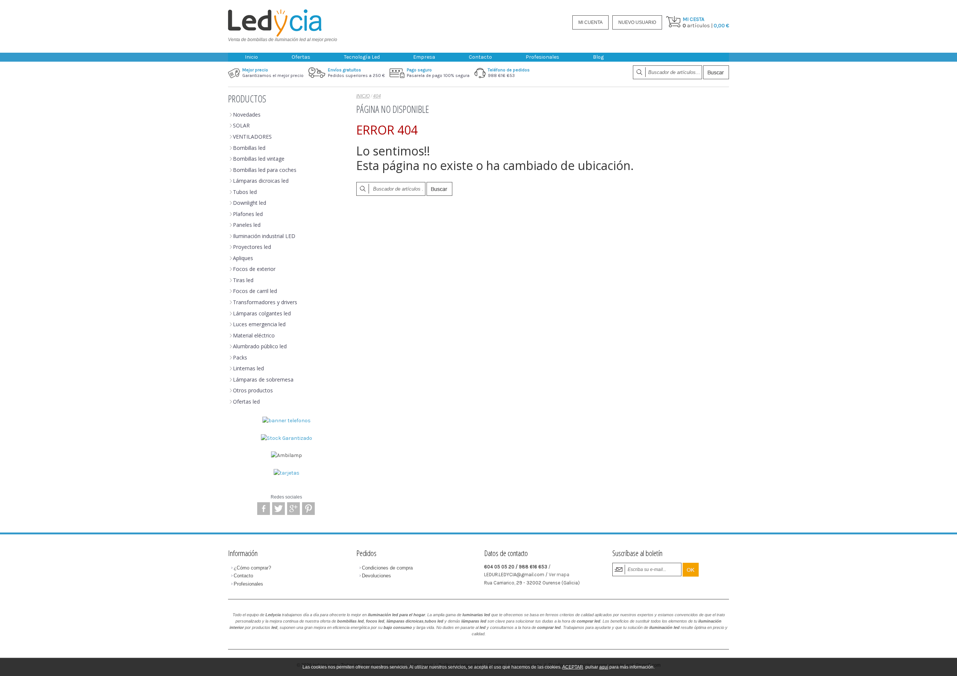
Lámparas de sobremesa (263, 379)
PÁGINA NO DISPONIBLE (392, 109)
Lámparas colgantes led (262, 313)
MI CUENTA (590, 22)
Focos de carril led (255, 290)
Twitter (278, 508)
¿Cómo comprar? (252, 568)
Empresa (424, 57)
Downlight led (249, 202)
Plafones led (248, 213)
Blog (598, 57)
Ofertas (301, 57)
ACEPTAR (572, 667)
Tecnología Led (362, 57)
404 (377, 96)
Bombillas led (249, 147)
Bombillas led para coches (264, 169)
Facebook (263, 508)
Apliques (243, 258)
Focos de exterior (254, 268)
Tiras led (243, 280)
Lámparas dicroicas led (261, 180)
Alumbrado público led (260, 346)
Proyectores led (252, 246)
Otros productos (253, 390)
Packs (240, 357)
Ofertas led (246, 401)
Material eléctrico (254, 335)
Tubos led (245, 191)
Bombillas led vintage (258, 158)
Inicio (251, 57)
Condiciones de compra (387, 568)
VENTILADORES (252, 136)
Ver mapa (559, 574)
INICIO (363, 96)
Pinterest (308, 508)
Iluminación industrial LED (264, 236)
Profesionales (542, 57)
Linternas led (248, 368)
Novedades (247, 114)
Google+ (293, 508)
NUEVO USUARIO (637, 22)
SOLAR (241, 125)
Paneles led (247, 224)
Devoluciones (376, 575)
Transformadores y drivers (265, 302)
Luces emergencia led (259, 324)
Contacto (480, 57)
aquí (603, 667)
